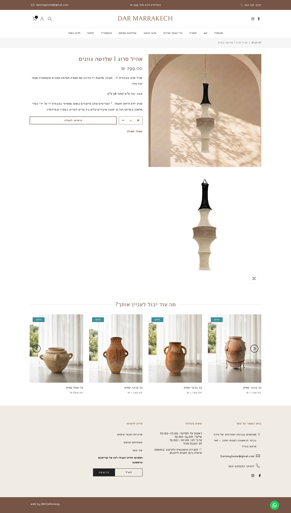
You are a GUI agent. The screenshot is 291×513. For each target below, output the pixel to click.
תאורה (193, 33)
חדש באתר (74, 33)
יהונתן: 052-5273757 (241, 466)
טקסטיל (218, 33)
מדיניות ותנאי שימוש (130, 434)
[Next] (37, 349)
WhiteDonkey (50, 504)
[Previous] (254, 349)
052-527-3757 (252, 5)
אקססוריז (106, 33)
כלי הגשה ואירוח (173, 33)
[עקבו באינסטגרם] (252, 18)
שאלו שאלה (135, 131)
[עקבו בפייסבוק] (258, 18)
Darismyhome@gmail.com (237, 456)
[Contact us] (274, 505)
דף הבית (256, 42)
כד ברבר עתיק (252, 387)
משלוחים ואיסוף (133, 442)
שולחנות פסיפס (128, 33)
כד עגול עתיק (74, 387)
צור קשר (137, 450)
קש (205, 33)
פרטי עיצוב (150, 33)
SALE (90, 33)
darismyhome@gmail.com (51, 5)
